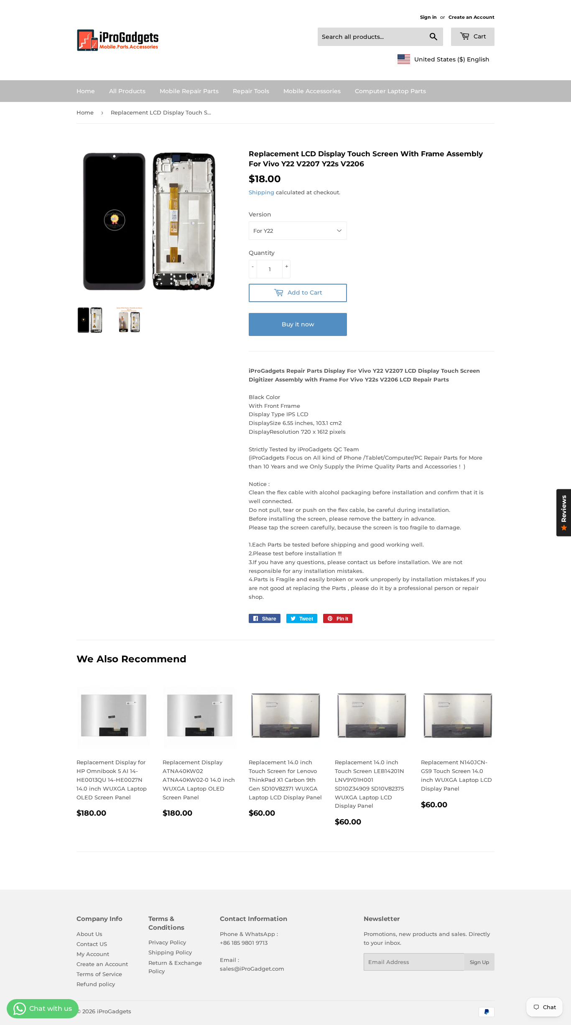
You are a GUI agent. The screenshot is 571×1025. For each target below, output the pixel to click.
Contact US (91, 944)
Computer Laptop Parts (390, 91)
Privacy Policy (167, 942)
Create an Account (472, 17)
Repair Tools (251, 91)
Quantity (262, 253)
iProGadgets (114, 1011)
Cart (479, 36)
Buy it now (298, 324)
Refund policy (95, 984)
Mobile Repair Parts (189, 91)
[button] (444, 59)
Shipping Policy (170, 952)
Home (85, 91)
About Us (89, 934)
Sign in (428, 17)
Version (260, 214)
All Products (127, 91)
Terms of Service (99, 974)
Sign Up (479, 962)
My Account (92, 954)
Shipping (261, 192)
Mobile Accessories (312, 91)
